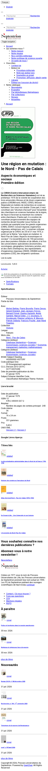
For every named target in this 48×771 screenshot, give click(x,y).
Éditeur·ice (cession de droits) (24, 82)
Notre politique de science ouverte (26, 58)
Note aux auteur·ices (25, 73)
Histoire (9, 328)
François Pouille (28, 320)
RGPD (9, 603)
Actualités (15, 99)
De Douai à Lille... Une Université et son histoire (17, 515)
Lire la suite (6, 258)
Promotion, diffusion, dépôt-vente (31, 77)
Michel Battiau (12, 308)
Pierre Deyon (40, 308)
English (9, 7)
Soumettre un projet (25, 75)
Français (5, 2)
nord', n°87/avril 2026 (8, 747)
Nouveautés (16, 87)
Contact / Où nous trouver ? (18, 594)
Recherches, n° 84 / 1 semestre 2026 (14, 703)
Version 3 (21, 430)
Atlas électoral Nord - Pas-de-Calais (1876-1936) (17, 498)
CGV (8, 598)
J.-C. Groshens (32, 316)
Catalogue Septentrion (16, 342)
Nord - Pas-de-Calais (15, 337)
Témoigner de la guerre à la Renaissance (15, 725)
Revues (14, 97)
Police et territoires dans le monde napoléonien (17, 625)
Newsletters (6, 560)
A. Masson (38, 318)
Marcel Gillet (19, 316)
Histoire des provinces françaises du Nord (15, 480)
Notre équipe (17, 53)
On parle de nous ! (19, 61)
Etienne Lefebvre (25, 318)
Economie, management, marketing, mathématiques (26, 346)
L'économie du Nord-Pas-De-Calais (13, 533)
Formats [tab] (10, 284)
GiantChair (28, 765)
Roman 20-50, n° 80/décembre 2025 (13, 681)
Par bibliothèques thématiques (25, 92)
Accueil (9, 46)
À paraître (15, 90)
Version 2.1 (11, 430)
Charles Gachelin (27, 313)
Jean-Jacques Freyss (30, 311)
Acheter (4, 269)
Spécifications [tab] (12, 281)
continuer (30, 585)
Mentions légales (14, 601)
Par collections (18, 94)
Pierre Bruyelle (26, 308)
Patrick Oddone (13, 320)
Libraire (14, 80)
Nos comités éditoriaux (21, 56)
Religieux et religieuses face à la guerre (14, 647)
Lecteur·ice (16, 65)
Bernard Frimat (12, 313)
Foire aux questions (15, 596)
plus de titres (7, 659)
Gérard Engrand (13, 311)
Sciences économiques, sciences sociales (21, 343)
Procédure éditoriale (25, 70)
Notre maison (17, 51)
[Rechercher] (2, 23)
